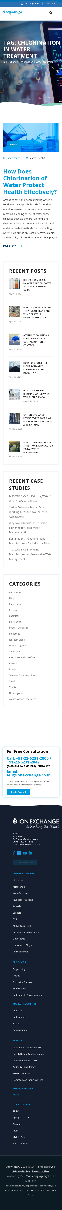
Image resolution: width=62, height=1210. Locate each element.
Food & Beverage (18, 627)
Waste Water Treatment (22, 698)
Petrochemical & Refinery (23, 657)
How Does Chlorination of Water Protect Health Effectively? (30, 181)
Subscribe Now (24, 862)
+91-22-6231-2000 (32, 758)
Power (12, 669)
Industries (14, 633)
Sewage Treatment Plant (23, 675)
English (50, 3)
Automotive (15, 592)
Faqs (16, 1094)
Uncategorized (17, 693)
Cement (13, 609)
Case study (15, 603)
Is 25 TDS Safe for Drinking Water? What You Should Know (37, 394)
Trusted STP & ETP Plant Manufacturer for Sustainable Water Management (31, 554)
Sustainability (23, 1088)
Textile (13, 687)
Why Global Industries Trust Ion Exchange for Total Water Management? (28, 527)
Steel (12, 681)
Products (19, 962)
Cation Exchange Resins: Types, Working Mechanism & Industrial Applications (28, 512)
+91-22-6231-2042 (23, 762)
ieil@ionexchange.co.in (29, 775)
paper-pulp (15, 651)
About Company (24, 873)
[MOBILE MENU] (57, 12)
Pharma (13, 663)
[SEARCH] (50, 12)
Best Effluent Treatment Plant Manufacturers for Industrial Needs (30, 541)
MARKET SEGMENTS (25, 1003)
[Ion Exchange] (12, 12)
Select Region (30, 3)
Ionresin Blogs (17, 639)
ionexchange (13, 157)
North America (20, 1143)
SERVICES (18, 1040)
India (15, 1130)
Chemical (14, 615)
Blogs (12, 597)
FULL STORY (10, 245)
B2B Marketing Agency (34, 1176)
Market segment (18, 645)
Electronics (15, 621)
